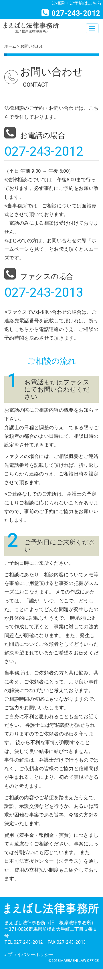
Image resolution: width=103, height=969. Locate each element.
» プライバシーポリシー (29, 954)
